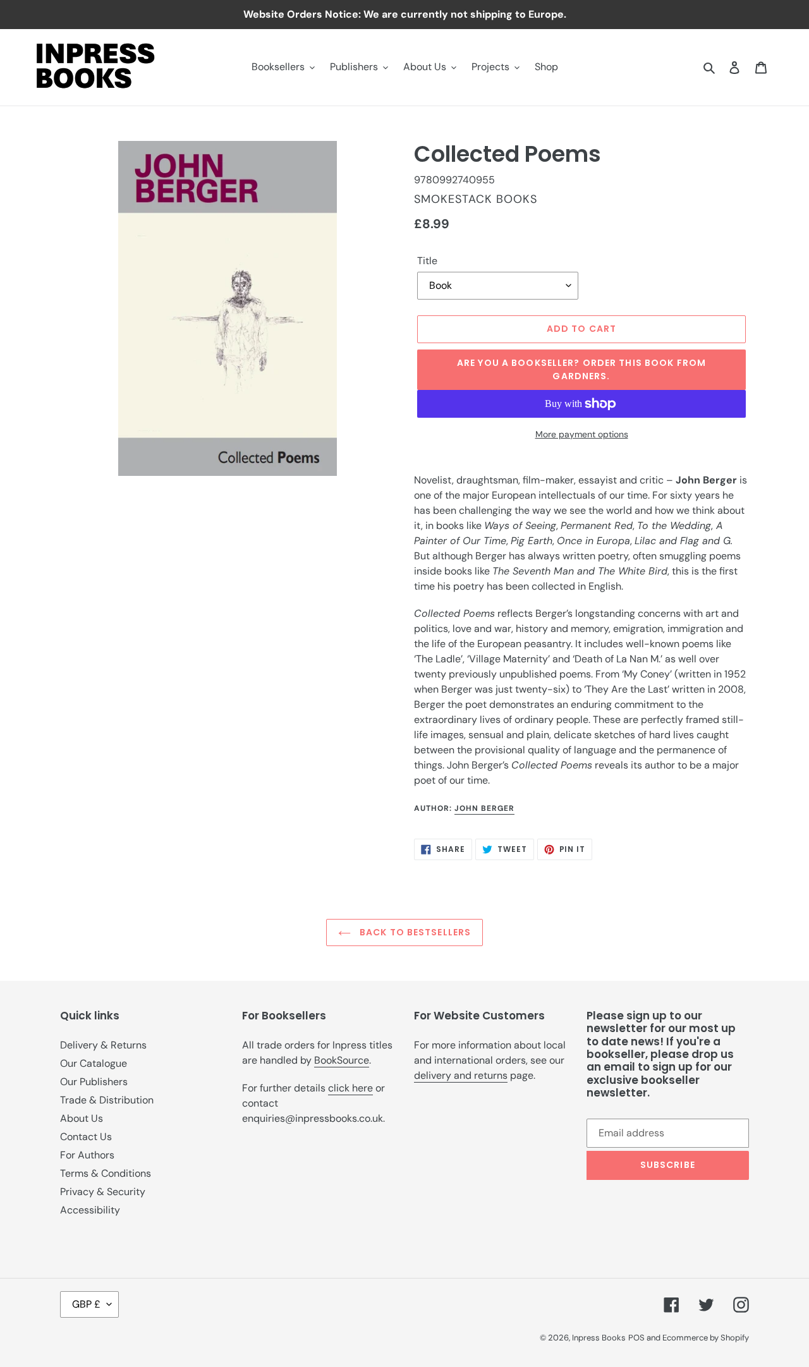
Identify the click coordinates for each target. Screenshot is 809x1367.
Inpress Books (599, 1337)
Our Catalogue (93, 1063)
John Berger (484, 808)
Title (427, 260)
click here (350, 1088)
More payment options (581, 434)
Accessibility (90, 1210)
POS (636, 1337)
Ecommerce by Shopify (705, 1337)
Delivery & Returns (103, 1045)
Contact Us (86, 1136)
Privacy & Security (102, 1191)
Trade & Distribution (107, 1100)
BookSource (341, 1060)
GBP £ (86, 1304)
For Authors (87, 1155)
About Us (81, 1118)
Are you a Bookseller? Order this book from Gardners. (581, 369)
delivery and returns (461, 1075)
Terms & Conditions (105, 1173)
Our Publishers (94, 1081)
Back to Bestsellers (414, 932)
